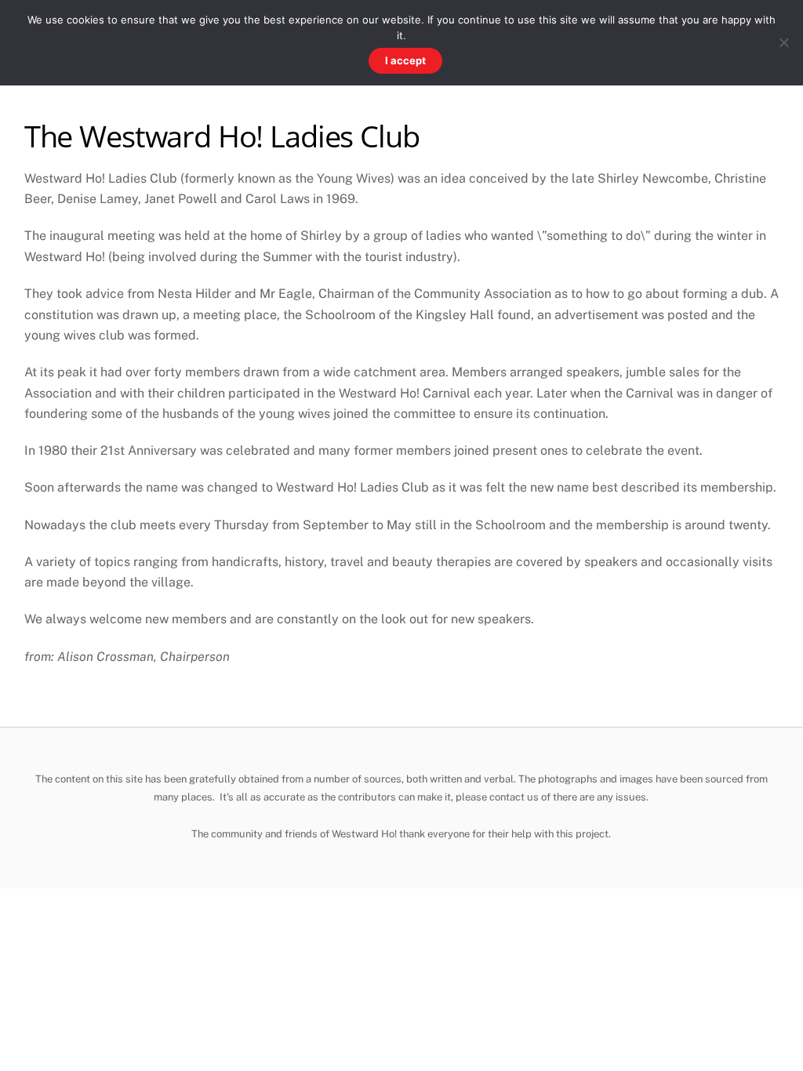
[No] (783, 42)
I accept (405, 60)
